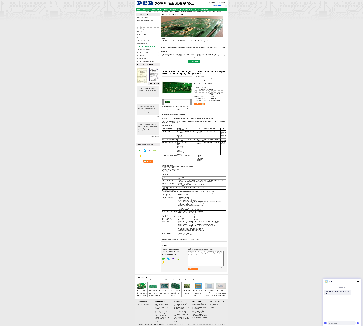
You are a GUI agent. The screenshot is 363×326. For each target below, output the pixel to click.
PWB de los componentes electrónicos (145, 61)
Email (225, 4)
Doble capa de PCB (141, 34)
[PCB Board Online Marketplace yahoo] (150, 151)
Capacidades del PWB (175, 9)
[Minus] (358, 281)
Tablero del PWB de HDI (143, 40)
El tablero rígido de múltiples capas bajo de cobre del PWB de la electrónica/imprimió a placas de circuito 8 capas (181, 305)
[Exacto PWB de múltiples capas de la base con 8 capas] (187, 286)
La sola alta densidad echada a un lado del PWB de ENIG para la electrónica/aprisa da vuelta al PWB (162, 318)
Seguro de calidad (187, 9)
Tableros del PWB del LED (143, 49)
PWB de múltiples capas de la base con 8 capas (187, 292)
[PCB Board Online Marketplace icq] (154, 151)
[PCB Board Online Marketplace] (226, 6)
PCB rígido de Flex (141, 26)
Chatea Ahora (219, 4)
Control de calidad (144, 304)
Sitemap (213, 307)
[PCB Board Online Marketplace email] (140, 151)
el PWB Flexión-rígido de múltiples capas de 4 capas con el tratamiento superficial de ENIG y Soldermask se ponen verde (199, 305)
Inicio (138, 9)
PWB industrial (140, 55)
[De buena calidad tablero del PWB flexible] (142, 82)
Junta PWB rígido (141, 29)
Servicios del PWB (156, 9)
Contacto (196, 9)
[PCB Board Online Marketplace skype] (145, 151)
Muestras (142, 11)
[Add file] (325, 323)
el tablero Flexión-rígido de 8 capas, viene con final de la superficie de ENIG (199, 311)
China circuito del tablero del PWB (159, 324)
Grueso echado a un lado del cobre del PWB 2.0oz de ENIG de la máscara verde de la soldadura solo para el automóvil (163, 305)
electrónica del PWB (194, 239)
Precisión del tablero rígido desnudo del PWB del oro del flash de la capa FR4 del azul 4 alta (181, 319)
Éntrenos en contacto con (217, 303)
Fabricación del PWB (173, 239)
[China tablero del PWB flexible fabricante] (145, 5)
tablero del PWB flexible (142, 17)
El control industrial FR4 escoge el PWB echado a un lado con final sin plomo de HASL (175, 294)
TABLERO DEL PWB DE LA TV (152, 11)
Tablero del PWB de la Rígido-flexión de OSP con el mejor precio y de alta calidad (200, 316)
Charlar (199, 104)
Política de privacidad (143, 324)
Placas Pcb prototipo (142, 37)
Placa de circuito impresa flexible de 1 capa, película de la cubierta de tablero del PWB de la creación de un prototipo (141, 295)
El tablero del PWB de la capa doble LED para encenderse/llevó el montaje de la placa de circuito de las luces (210, 295)
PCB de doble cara (141, 32)
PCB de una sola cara (142, 23)
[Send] (358, 323)
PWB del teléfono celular (143, 52)
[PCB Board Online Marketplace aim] (140, 156)
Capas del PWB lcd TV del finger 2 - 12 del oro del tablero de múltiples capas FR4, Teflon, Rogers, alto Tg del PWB (178, 108)
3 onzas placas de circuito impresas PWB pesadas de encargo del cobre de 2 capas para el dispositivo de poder (181, 312)
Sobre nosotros (146, 9)
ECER (223, 324)
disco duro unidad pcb (142, 43)
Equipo (166, 9)
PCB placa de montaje (142, 58)
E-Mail (212, 306)
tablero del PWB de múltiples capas (145, 20)
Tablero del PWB (183, 239)
